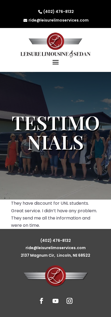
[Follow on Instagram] (69, 301)
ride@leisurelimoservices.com (59, 20)
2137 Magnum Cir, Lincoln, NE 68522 (55, 255)
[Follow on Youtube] (55, 301)
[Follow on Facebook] (41, 301)
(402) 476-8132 (58, 11)
